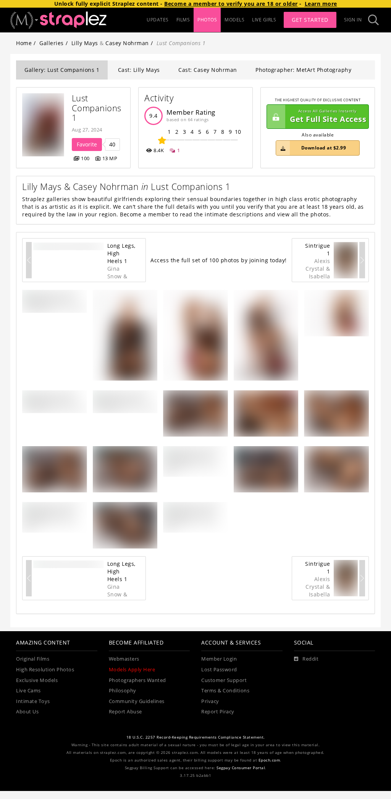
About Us (27, 711)
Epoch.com (269, 760)
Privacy (210, 701)
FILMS (183, 19)
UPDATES (158, 19)
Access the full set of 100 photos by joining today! (218, 260)
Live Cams (28, 690)
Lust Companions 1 (98, 107)
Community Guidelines (137, 701)
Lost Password (219, 669)
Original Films (32, 659)
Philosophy (122, 690)
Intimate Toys (33, 701)
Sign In (353, 19)
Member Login (219, 659)
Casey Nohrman (127, 43)
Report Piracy (217, 711)
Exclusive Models (37, 680)
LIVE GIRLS (264, 19)
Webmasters (124, 659)
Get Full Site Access (328, 116)
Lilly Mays (84, 43)
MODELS (234, 19)
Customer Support (224, 680)
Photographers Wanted (137, 680)
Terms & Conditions (225, 690)
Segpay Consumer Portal (241, 767)
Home (24, 43)
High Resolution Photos (45, 669)
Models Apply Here (132, 669)
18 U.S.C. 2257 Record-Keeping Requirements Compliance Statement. (195, 737)
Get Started (310, 19)
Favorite (87, 144)
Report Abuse (125, 711)
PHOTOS (207, 19)
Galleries (51, 43)
